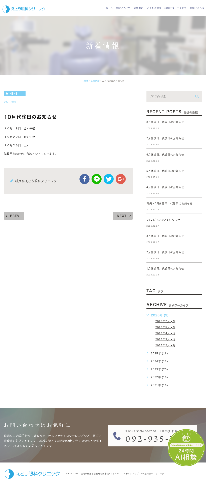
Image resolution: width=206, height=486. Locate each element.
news (14, 93)
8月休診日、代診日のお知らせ (165, 122)
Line (97, 179)
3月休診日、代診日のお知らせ (165, 235)
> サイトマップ (131, 474)
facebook (84, 179)
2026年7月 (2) (165, 321)
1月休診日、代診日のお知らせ (165, 268)
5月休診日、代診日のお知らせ (165, 170)
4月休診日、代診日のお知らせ (165, 187)
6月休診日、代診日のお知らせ (165, 154)
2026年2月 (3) (165, 345)
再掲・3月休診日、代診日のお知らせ (169, 203)
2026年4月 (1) (165, 333)
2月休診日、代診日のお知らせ (165, 252)
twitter (109, 179)
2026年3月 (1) (165, 339)
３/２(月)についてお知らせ (163, 219)
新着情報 (95, 81)
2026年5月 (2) (165, 327)
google (121, 179)
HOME (85, 81)
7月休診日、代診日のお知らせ (165, 138)
